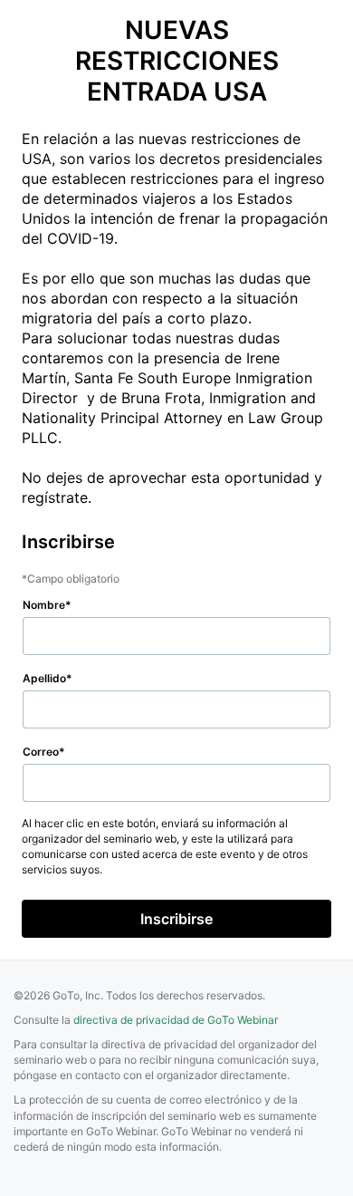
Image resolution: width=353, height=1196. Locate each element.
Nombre (44, 605)
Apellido (44, 678)
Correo (41, 751)
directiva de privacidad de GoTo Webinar (175, 1020)
